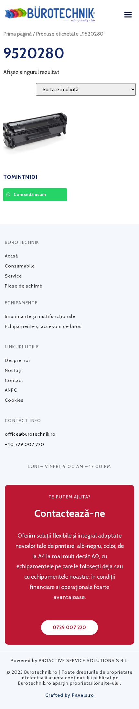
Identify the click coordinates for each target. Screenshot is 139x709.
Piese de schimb (24, 286)
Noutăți (13, 370)
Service (13, 276)
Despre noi (17, 360)
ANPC (11, 390)
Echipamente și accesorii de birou (43, 326)
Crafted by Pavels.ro (69, 695)
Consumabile (20, 266)
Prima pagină (17, 33)
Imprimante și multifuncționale (40, 316)
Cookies (14, 400)
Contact (14, 380)
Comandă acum (29, 194)
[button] (128, 14)
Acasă (11, 256)
